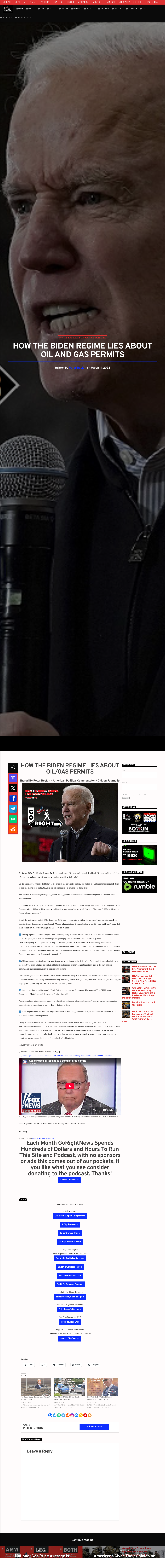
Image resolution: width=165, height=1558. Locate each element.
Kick (18, 2)
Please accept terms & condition (136, 897)
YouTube (111, 2)
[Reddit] (68, 1518)
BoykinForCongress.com (70, 1378)
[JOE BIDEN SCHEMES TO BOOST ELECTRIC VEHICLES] (69, 1489)
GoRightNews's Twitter (69, 1335)
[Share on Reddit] (13, 932)
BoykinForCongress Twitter (70, 1369)
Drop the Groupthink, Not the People (143, 1106)
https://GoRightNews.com (43, 1241)
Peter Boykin (77, 415)
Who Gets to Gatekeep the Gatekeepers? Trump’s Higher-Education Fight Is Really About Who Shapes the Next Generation (139, 1095)
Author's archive (94, 1529)
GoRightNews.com (69, 1327)
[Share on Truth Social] (13, 880)
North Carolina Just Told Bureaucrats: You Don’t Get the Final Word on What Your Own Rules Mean (138, 1119)
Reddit (138, 2)
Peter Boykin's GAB (70, 1424)
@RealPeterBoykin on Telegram (70, 1399)
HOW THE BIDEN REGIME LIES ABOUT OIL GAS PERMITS (82, 385)
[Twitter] (63, 1518)
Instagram (84, 2)
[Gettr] (85, 1518)
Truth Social (152, 2)
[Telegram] (54, 1518)
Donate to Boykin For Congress (70, 1360)
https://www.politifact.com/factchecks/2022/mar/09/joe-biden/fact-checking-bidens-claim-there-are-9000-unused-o (65, 1158)
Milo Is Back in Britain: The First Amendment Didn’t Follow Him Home (144, 1071)
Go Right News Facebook (70, 1344)
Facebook (44, 2)
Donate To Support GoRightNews (70, 1318)
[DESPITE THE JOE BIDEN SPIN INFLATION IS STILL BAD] (102, 1489)
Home (21, 9)
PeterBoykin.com (24, 18)
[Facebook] (50, 1518)
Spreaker (125, 2)
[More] (90, 1518)
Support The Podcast (69, 1282)
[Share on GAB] (13, 921)
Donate (7, 2)
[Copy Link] (81, 1518)
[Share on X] (13, 890)
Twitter (58, 2)
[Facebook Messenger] (76, 1518)
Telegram (30, 2)
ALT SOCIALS (7, 18)
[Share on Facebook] (13, 901)
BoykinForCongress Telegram (70, 1386)
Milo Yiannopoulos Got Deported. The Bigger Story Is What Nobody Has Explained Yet (144, 1082)
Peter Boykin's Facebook (70, 1412)
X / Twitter (91, 9)
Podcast (77, 9)
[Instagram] (72, 1518)
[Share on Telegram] (13, 911)
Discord (71, 2)
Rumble (98, 2)
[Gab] (59, 1518)
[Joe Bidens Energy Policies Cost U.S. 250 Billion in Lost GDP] (36, 1489)
